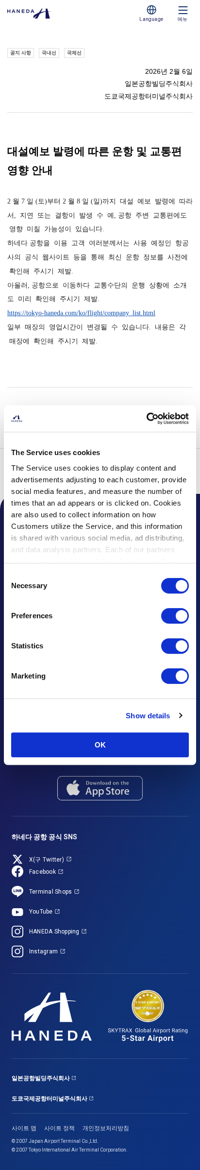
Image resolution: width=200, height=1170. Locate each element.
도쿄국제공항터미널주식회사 (49, 1098)
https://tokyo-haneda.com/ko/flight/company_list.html (81, 313)
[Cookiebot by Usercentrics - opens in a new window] (146, 418)
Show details (148, 716)
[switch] (175, 616)
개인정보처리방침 (106, 1128)
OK (100, 745)
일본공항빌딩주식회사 (41, 1078)
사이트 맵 (24, 1128)
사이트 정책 (59, 1128)
